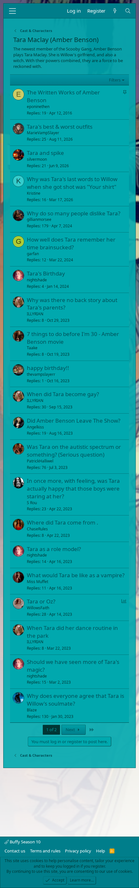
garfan (33, 253)
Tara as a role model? (54, 549)
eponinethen (38, 106)
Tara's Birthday (46, 273)
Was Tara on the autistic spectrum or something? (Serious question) (74, 450)
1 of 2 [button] (51, 729)
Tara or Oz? (41, 601)
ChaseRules (37, 529)
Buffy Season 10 (24, 842)
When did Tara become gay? (63, 394)
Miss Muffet (37, 581)
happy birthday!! (48, 368)
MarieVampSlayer (43, 132)
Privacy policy (78, 851)
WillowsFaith (38, 608)
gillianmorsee (39, 219)
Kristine (33, 193)
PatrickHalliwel (40, 461)
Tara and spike (45, 153)
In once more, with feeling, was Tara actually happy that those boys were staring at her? (73, 488)
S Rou (32, 502)
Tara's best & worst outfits (59, 126)
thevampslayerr (41, 374)
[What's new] (115, 11)
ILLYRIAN (35, 314)
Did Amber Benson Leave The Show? (73, 420)
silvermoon (37, 159)
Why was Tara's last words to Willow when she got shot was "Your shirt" (72, 182)
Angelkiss (35, 427)
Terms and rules (45, 851)
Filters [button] (115, 80)
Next (71, 729)
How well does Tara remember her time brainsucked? (71, 243)
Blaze (32, 710)
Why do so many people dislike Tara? (73, 213)
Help (100, 851)
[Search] (128, 11)
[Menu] (12, 11)
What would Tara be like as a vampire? (75, 575)
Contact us (15, 851)
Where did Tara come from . (62, 522)
